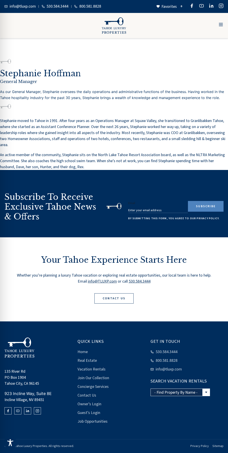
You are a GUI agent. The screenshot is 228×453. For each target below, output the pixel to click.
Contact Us (86, 395)
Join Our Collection (93, 378)
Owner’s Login (89, 404)
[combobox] (180, 392)
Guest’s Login (88, 413)
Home (82, 352)
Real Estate (87, 360)
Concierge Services (93, 386)
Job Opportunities (92, 421)
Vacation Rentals (91, 369)
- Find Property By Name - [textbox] (175, 392)
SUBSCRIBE (206, 206)
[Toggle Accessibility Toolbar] (10, 443)
